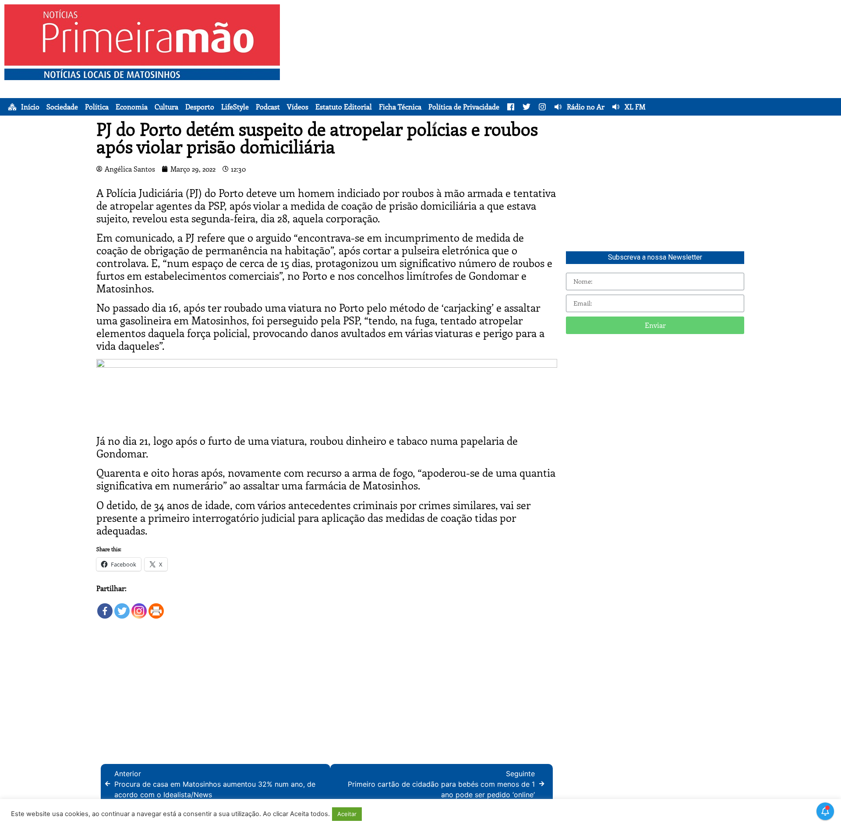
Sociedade (62, 106)
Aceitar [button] (347, 813)
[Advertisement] (590, 65)
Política (97, 106)
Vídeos (297, 106)
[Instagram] (139, 607)
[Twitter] (122, 607)
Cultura (166, 106)
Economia (132, 106)
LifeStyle (235, 106)
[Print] (156, 607)
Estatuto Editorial (343, 106)
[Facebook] (105, 607)
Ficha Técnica (400, 106)
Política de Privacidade (463, 106)
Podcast (268, 106)
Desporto (199, 106)
